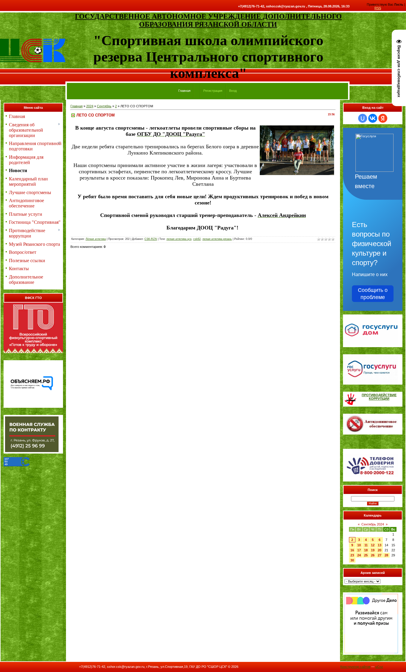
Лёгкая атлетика (96, 238)
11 (366, 545)
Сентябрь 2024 (372, 524)
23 (352, 555)
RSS (377, 8)
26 (372, 555)
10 (359, 545)
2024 (89, 106)
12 (372, 545)
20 (379, 550)
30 (352, 560)
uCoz (379, 666)
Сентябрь (104, 106)
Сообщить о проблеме (373, 293)
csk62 (197, 238)
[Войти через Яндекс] (382, 118)
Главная (76, 106)
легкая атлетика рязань (217, 238)
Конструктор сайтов (355, 666)
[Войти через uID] (362, 118)
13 (379, 545)
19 (372, 550)
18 (366, 550)
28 (386, 555)
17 (359, 550)
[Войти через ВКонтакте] (372, 118)
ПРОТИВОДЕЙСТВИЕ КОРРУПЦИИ (379, 396)
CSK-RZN (150, 238)
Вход (233, 90)
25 (366, 555)
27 (379, 555)
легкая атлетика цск (178, 238)
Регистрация (212, 90)
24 (359, 555)
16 (352, 550)
